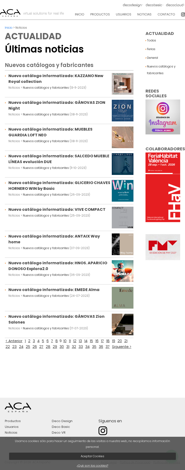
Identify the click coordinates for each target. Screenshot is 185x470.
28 (48, 346)
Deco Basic (61, 426)
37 (108, 346)
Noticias (11, 432)
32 (74, 346)
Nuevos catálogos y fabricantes (46, 88)
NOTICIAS (144, 14)
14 (85, 340)
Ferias (151, 49)
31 (67, 346)
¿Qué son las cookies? (92, 465)
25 (28, 346)
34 (87, 346)
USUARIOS (123, 14)
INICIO (79, 14)
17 (102, 340)
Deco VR (59, 432)
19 (113, 340)
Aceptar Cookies (92, 456)
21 (125, 340)
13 (80, 340)
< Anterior (14, 340)
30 (61, 346)
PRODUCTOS (100, 14)
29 (55, 346)
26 (35, 346)
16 (97, 340)
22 (8, 346)
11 (70, 340)
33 (81, 346)
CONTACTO (166, 14)
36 (101, 346)
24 (21, 346)
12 (74, 340)
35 (94, 346)
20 (120, 340)
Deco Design (62, 421)
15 (91, 340)
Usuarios (12, 426)
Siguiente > (121, 346)
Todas (151, 40)
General (152, 58)
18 (108, 340)
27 (41, 346)
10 (64, 340)
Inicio (9, 28)
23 (14, 346)
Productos (13, 421)
